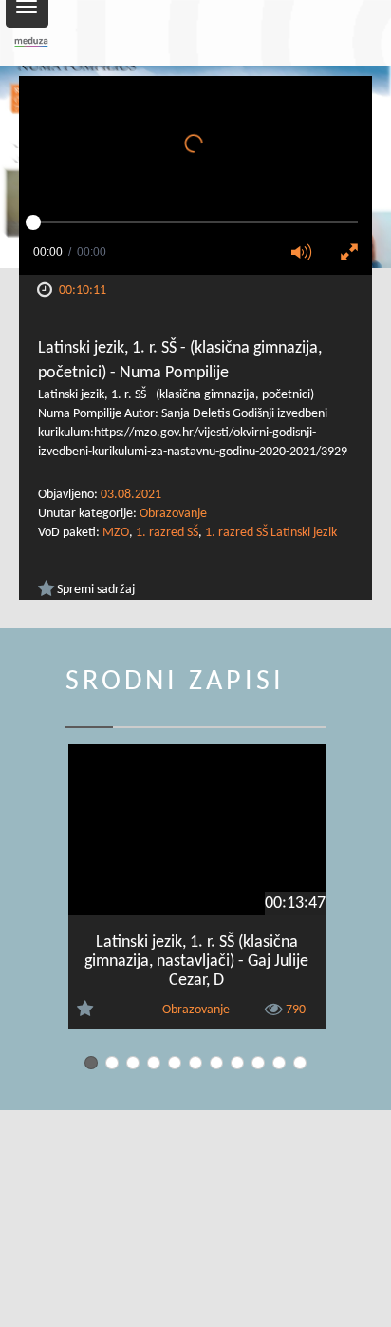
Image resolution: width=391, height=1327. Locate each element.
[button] (307, 254)
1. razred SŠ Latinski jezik (271, 533)
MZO (115, 533)
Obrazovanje (173, 514)
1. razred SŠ (167, 533)
